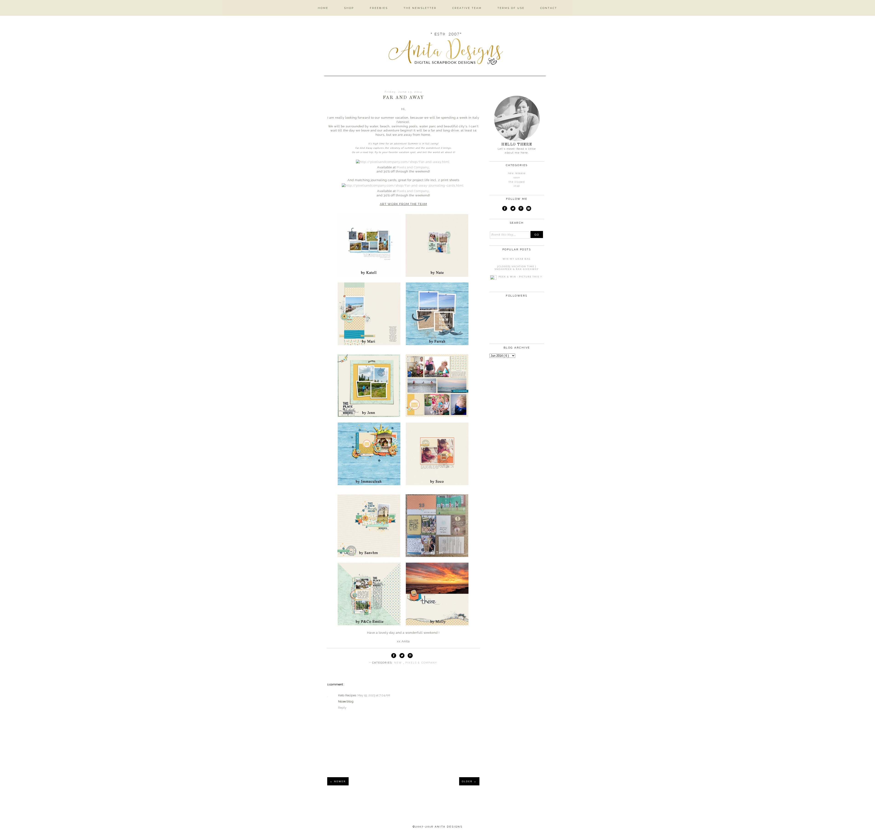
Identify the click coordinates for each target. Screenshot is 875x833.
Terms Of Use (511, 8)
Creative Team (467, 8)
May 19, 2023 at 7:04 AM (374, 695)
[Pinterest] (521, 209)
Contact (548, 8)
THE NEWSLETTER (420, 8)
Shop (349, 8)
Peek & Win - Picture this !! (520, 276)
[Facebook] (504, 209)
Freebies (379, 8)
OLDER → (469, 781)
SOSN (516, 177)
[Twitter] (513, 209)
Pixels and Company (413, 167)
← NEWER (338, 781)
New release (517, 173)
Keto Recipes (347, 695)
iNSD (517, 186)
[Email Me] (528, 209)
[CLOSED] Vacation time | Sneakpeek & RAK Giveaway (517, 267)
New (398, 662)
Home (323, 8)
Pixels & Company (421, 662)
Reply (342, 707)
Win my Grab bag (517, 258)
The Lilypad (517, 181)
